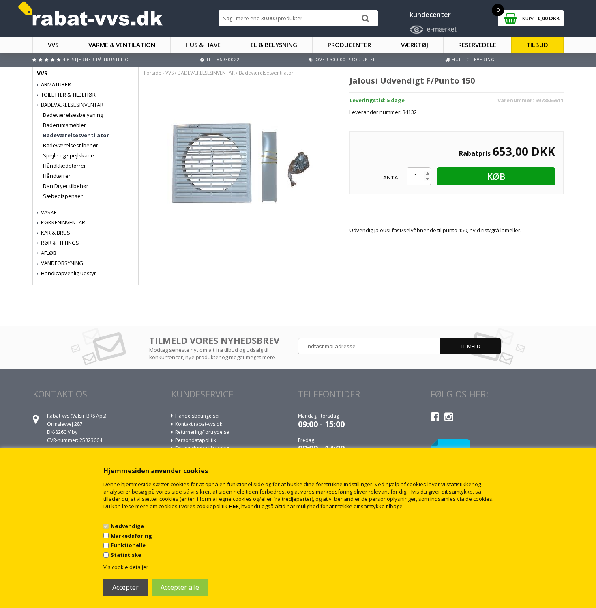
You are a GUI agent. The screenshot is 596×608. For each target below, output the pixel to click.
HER (234, 506)
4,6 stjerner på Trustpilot (97, 60)
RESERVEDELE (477, 45)
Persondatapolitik (195, 440)
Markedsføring (131, 535)
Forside (152, 72)
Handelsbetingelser (197, 415)
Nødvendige (127, 526)
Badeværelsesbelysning (73, 115)
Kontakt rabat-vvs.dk (198, 423)
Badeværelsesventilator (76, 135)
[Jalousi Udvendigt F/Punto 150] (240, 159)
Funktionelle (128, 545)
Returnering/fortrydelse (202, 432)
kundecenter (430, 14)
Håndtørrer (57, 175)
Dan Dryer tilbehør (65, 186)
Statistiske (126, 554)
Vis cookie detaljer (125, 567)
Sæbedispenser (63, 196)
